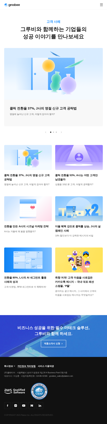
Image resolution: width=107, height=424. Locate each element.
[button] (51, 132)
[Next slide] (61, 132)
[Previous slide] (46, 132)
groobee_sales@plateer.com (61, 376)
